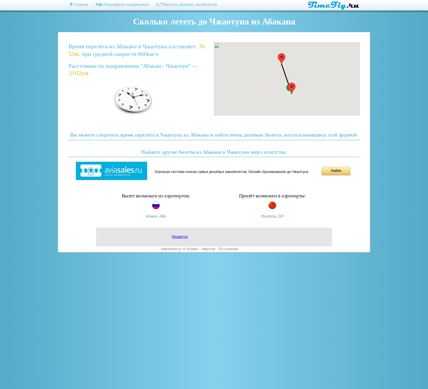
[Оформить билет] (111, 179)
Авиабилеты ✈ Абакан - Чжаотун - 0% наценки (199, 249)
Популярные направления (125, 4)
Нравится (180, 237)
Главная (81, 4)
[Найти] (336, 174)
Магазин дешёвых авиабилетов (189, 4)
